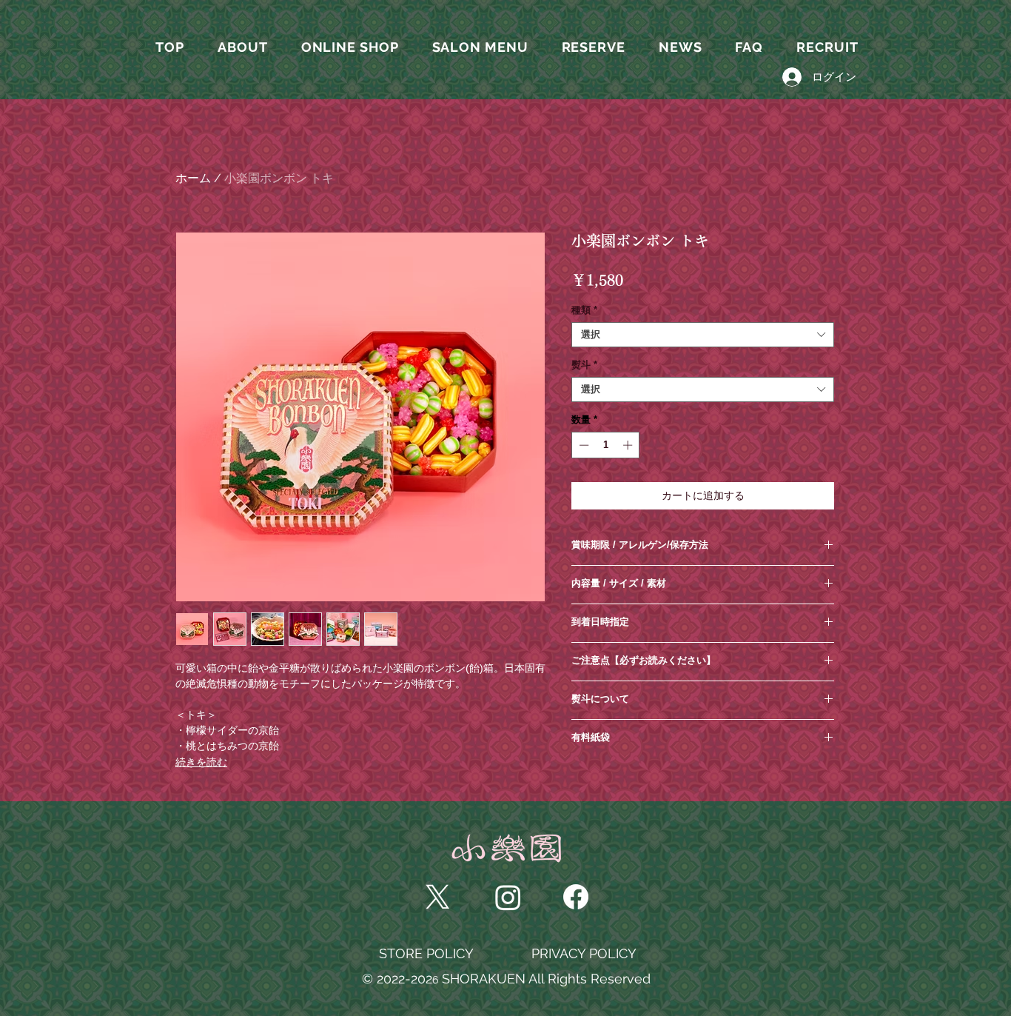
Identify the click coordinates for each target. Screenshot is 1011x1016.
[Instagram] (508, 897)
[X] (437, 897)
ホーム (193, 178)
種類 (584, 309)
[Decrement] (582, 445)
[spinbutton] (605, 445)
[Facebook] (575, 896)
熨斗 (584, 364)
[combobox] (702, 334)
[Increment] (629, 445)
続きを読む (201, 762)
